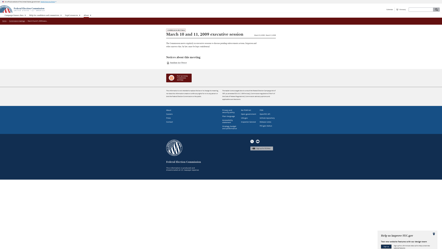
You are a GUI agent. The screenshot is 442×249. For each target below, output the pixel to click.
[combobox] (421, 9)
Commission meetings (17, 21)
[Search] (436, 9)
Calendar (389, 9)
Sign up (386, 247)
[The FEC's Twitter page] (252, 141)
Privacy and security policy (228, 111)
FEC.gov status (266, 126)
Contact (169, 122)
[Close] (434, 234)
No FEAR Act (246, 110)
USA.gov (244, 118)
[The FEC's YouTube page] (257, 141)
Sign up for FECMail (263, 148)
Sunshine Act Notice (178, 63)
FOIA (261, 110)
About (168, 110)
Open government (248, 114)
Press (168, 118)
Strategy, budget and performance (229, 127)
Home (4, 21)
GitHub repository (267, 118)
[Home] (110, 9)
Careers (169, 114)
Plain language (228, 116)
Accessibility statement (227, 121)
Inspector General (248, 122)
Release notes (265, 122)
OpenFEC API (265, 114)
